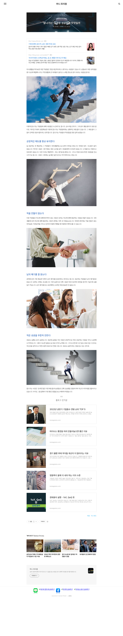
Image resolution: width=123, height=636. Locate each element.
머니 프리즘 (61, 4)
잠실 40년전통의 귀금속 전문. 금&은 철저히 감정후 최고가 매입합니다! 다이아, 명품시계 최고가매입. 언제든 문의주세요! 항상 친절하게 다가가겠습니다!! (56, 62)
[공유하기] (34, 521)
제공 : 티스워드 (91, 516)
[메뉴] (5, 4)
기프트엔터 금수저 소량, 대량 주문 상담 (42, 44)
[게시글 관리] (36, 521)
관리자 (70, 596)
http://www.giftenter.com (36, 41)
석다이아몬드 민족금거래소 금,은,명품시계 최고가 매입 (47, 58)
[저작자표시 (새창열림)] (47, 521)
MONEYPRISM (62, 596)
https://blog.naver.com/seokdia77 (39, 55)
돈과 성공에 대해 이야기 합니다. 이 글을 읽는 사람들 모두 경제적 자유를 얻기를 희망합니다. (53, 572)
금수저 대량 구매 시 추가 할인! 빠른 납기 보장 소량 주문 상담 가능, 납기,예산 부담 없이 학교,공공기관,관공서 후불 (55, 48)
